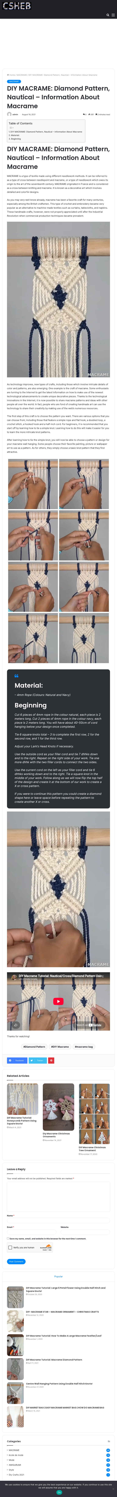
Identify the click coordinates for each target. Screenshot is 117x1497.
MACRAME (22, 75)
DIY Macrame (61, 1046)
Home (12, 75)
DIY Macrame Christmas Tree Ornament (92, 1149)
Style (11, 1470)
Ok (59, 1492)
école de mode (16, 1455)
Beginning (16, 139)
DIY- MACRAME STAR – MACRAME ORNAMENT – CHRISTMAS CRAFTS (62, 1311)
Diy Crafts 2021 (16, 1475)
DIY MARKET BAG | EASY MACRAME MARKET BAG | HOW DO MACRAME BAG (65, 1407)
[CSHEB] (16, 6)
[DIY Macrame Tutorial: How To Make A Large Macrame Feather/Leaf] (15, 1345)
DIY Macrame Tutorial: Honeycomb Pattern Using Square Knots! (21, 1120)
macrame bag (84, 1046)
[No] (113, 1488)
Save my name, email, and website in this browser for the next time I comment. (48, 1238)
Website (65, 1227)
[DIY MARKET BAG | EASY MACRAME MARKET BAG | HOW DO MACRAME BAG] (15, 1417)
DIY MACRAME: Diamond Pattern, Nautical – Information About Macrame (46, 131)
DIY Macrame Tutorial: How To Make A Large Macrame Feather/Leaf (63, 1335)
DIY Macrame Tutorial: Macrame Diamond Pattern (54, 1359)
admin (15, 114)
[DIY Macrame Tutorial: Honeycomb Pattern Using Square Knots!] (22, 1099)
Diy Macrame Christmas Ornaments (56, 1135)
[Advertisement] (58, 44)
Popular (58, 1276)
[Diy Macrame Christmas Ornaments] (58, 1107)
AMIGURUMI (15, 1465)
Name (10, 1215)
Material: (15, 135)
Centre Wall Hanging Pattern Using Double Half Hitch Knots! (59, 1383)
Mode (11, 1460)
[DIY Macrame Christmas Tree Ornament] (94, 1114)
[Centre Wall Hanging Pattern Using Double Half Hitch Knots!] (15, 1393)
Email (10, 1227)
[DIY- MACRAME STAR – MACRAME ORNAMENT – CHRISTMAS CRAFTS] (15, 1321)
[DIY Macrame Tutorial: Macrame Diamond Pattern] (15, 1369)
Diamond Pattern (35, 1046)
